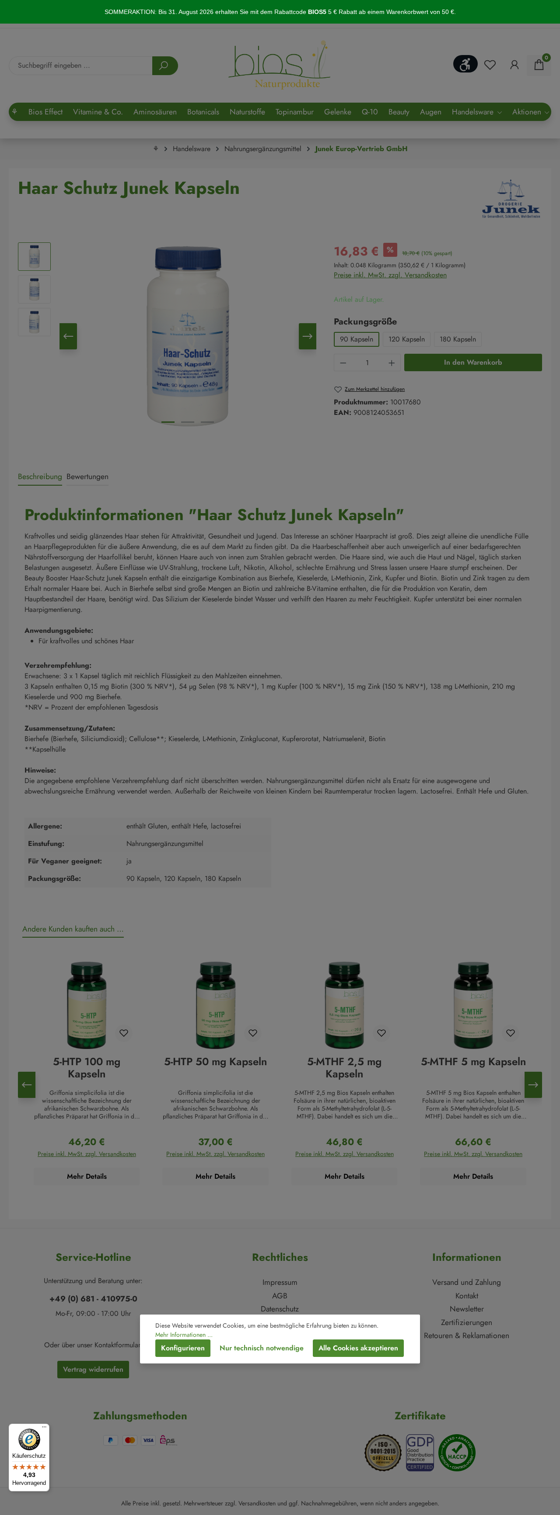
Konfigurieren (183, 1348)
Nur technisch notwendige (262, 1348)
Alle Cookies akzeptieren (358, 1348)
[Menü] (44, 1429)
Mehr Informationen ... (184, 1334)
